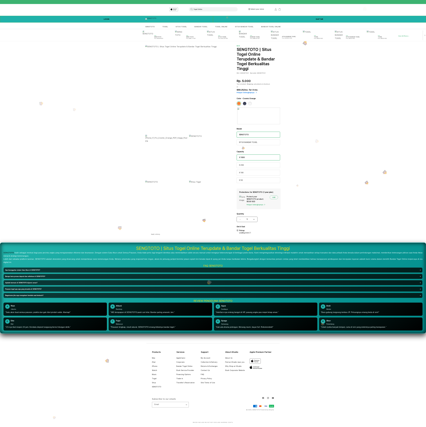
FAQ (202, 374)
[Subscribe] (186, 404)
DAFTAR (319, 19)
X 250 (241, 165)
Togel (154, 378)
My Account (205, 358)
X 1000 (242, 157)
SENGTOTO (150, 27)
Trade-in (179, 378)
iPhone (154, 366)
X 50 (241, 180)
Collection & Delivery (209, 362)
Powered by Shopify (267, 410)
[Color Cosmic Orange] (239, 103)
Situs (154, 383)
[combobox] (213, 9)
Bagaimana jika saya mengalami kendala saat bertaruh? (213, 295)
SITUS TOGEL (181, 27)
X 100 (241, 173)
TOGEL (165, 27)
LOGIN (106, 19)
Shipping (250, 84)
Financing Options (183, 374)
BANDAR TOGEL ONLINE (271, 27)
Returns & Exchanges (209, 366)
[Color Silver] (250, 103)
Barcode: (253, 73)
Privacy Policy (206, 378)
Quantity (240, 214)
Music (154, 374)
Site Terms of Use (208, 383)
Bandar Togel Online (184, 366)
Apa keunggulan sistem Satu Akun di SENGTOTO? (213, 270)
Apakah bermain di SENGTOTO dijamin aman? (213, 283)
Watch (154, 370)
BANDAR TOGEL (200, 27)
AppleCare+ (180, 358)
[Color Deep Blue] (244, 103)
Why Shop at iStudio (233, 366)
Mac (153, 358)
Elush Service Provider (185, 370)
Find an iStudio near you (234, 362)
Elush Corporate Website (235, 370)
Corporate (180, 362)
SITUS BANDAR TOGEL (244, 27)
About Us (229, 358)
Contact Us (205, 370)
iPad (153, 362)
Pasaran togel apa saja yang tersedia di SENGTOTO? (213, 289)
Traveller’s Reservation (185, 383)
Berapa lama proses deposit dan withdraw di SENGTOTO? (213, 276)
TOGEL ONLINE (221, 27)
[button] (150, 27)
